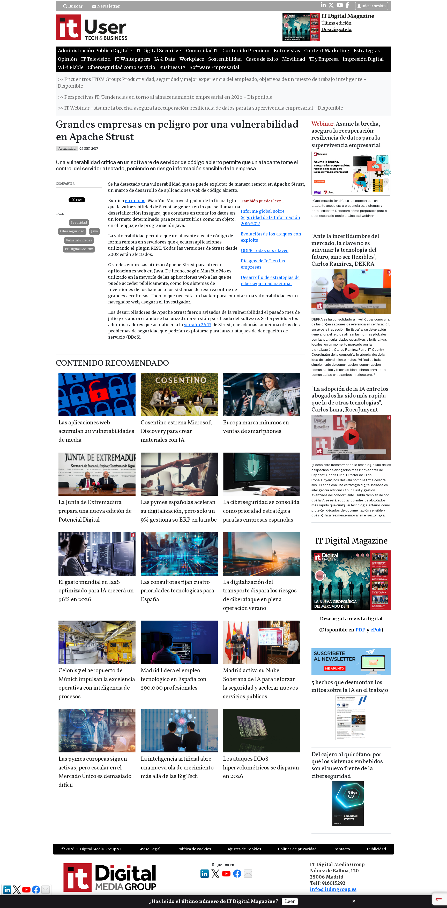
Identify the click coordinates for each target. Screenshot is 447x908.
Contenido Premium (246, 51)
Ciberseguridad (72, 231)
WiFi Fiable (71, 67)
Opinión (67, 59)
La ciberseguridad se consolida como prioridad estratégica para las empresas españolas (261, 511)
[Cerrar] (354, 901)
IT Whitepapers (132, 59)
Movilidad (293, 59)
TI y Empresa (324, 59)
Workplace (192, 59)
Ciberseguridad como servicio (121, 67)
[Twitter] (331, 5)
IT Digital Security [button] (157, 51)
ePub (375, 630)
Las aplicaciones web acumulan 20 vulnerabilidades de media (96, 431)
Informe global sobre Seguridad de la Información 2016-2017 (270, 217)
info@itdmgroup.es (333, 889)
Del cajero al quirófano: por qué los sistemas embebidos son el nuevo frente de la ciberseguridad (347, 766)
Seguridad (79, 222)
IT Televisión (96, 59)
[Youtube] (340, 5)
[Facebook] (347, 5)
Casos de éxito (262, 59)
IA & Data (164, 59)
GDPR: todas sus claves (264, 250)
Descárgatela (336, 29)
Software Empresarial (214, 67)
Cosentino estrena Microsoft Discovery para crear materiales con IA (176, 431)
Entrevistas (287, 51)
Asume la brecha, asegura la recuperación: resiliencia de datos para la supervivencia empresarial (346, 135)
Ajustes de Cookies (244, 849)
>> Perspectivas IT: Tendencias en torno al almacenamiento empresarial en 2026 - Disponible (165, 97)
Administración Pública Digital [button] (93, 51)
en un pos (135, 200)
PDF (360, 630)
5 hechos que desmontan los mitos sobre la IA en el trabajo (349, 687)
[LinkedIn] (323, 5)
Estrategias (367, 51)
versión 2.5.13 (197, 324)
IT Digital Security (79, 249)
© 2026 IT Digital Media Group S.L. (92, 849)
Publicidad (376, 849)
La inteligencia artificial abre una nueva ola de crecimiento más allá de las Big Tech (177, 768)
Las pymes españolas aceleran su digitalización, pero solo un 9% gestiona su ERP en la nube (179, 511)
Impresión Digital (363, 59)
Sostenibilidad (225, 59)
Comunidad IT (202, 51)
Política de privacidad (297, 849)
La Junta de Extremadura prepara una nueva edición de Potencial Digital (95, 511)
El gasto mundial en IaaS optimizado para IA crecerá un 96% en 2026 (96, 591)
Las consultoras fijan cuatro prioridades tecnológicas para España (177, 591)
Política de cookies (194, 849)
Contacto (341, 849)
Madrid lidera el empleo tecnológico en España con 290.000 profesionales (173, 679)
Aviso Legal (150, 849)
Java (94, 231)
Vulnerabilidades (79, 240)
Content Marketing (326, 51)
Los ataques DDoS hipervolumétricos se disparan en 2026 (261, 768)
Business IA (172, 67)
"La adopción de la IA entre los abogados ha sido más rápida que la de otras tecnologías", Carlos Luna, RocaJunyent (350, 399)
